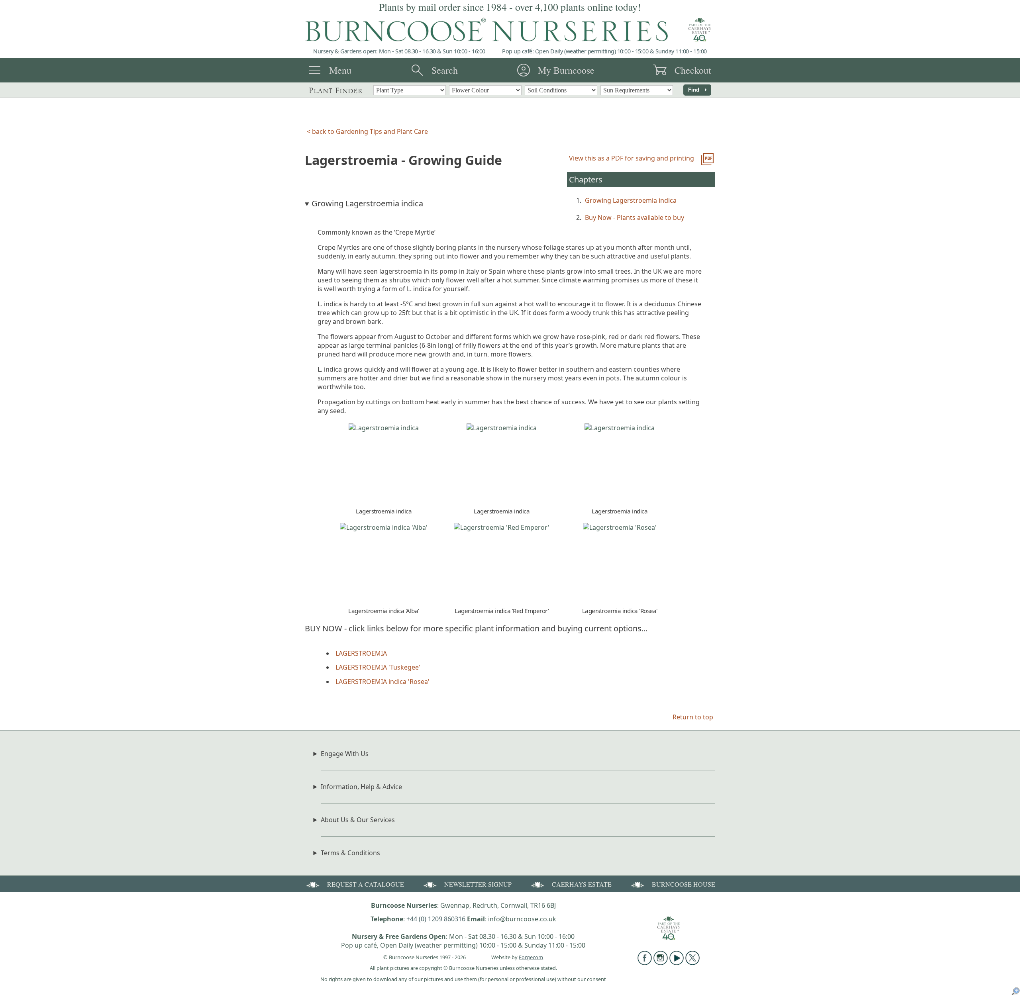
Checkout (693, 70)
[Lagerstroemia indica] (384, 427)
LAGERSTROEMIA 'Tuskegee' (377, 667)
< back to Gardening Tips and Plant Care (367, 131)
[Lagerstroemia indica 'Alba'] (384, 527)
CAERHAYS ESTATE (582, 884)
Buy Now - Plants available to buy (634, 217)
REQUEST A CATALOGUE (365, 884)
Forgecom (531, 957)
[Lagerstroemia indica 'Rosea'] (620, 527)
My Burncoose (566, 70)
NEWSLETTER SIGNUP (478, 884)
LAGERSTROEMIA (361, 653)
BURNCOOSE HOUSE (683, 884)
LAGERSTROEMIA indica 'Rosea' (382, 681)
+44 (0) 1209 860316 (435, 919)
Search (445, 70)
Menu (340, 70)
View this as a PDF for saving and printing (631, 158)
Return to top (693, 717)
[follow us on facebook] (645, 962)
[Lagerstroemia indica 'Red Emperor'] (501, 527)
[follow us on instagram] (660, 962)
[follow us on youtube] (676, 962)
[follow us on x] (692, 962)
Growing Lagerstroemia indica (631, 200)
